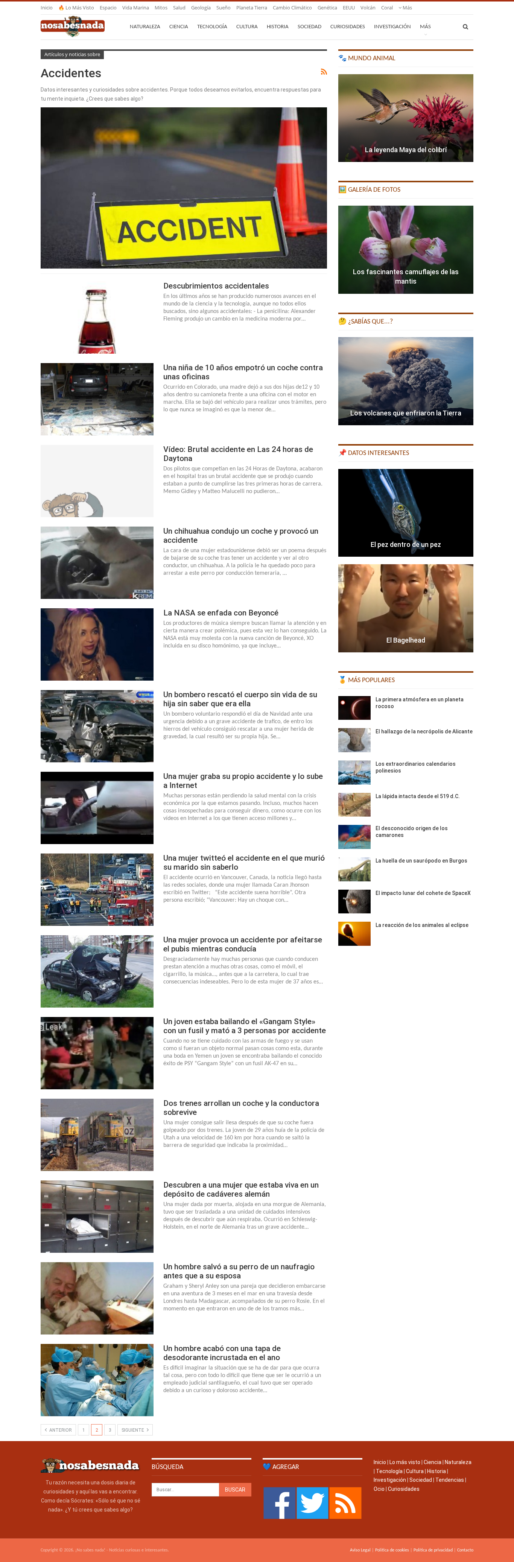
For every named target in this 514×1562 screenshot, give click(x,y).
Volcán (368, 7)
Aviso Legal (360, 1550)
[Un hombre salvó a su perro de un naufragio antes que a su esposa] (97, 1298)
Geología (201, 7)
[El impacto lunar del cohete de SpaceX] (354, 902)
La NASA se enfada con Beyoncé (220, 612)
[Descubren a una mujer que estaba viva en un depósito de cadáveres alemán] (97, 1216)
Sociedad (309, 27)
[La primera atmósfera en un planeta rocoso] (354, 708)
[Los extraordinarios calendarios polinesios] (354, 772)
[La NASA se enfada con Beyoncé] (97, 644)
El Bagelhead (405, 640)
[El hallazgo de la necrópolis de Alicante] (354, 740)
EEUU (349, 7)
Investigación (392, 27)
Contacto (465, 1550)
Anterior (60, 1430)
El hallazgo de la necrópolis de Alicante (424, 731)
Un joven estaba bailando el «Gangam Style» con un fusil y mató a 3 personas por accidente (244, 1026)
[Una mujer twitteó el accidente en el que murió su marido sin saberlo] (97, 890)
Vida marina (135, 7)
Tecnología (212, 27)
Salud (179, 7)
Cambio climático (292, 7)
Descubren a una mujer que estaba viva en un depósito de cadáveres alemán (241, 1189)
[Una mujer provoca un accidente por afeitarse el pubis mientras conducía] (97, 971)
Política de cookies (392, 1550)
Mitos (161, 7)
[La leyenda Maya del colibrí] (406, 118)
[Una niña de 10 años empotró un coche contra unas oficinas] (97, 399)
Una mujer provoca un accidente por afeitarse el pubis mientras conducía (242, 944)
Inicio (47, 7)
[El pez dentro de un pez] (406, 513)
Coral (387, 7)
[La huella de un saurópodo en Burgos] (354, 869)
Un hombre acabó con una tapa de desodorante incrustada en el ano (222, 1353)
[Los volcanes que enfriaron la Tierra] (406, 381)
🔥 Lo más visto (76, 7)
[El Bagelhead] (406, 608)
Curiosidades (347, 27)
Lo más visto (404, 1462)
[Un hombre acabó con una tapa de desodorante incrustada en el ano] (97, 1380)
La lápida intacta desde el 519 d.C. (418, 796)
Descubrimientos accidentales (216, 285)
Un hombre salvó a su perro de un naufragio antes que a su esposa (239, 1271)
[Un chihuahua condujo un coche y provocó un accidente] (97, 563)
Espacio (108, 7)
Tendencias (449, 1480)
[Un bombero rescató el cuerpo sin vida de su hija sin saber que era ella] (97, 726)
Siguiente (133, 1430)
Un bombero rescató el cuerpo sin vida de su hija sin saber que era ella (240, 699)
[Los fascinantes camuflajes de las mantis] (406, 249)
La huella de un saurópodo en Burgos (421, 861)
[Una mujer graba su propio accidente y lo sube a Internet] (97, 808)
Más (406, 7)
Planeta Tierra (251, 7)
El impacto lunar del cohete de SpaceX (423, 893)
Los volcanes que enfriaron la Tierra (405, 413)
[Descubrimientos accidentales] (97, 317)
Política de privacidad (433, 1550)
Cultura (247, 27)
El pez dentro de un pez (406, 544)
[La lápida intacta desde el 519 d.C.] (354, 805)
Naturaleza (145, 27)
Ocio (379, 1489)
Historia (278, 27)
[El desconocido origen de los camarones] (354, 837)
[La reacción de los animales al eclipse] (354, 934)
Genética (327, 7)
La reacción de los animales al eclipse (422, 925)
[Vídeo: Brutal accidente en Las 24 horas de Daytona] (97, 481)
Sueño (223, 7)
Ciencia (178, 27)
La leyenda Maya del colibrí (406, 150)
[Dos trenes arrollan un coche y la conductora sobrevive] (97, 1135)
